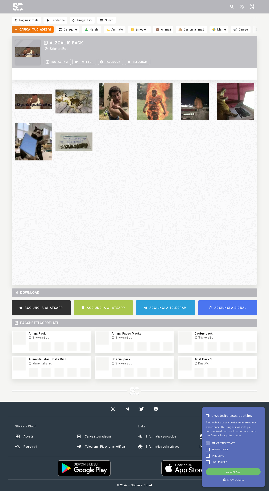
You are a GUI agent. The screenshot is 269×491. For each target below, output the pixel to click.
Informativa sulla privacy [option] (162, 446)
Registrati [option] (30, 446)
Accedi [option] (28, 436)
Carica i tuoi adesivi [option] (98, 436)
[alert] (233, 447)
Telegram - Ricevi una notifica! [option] (105, 446)
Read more (234, 435)
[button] (242, 7)
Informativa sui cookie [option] (161, 436)
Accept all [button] (233, 471)
